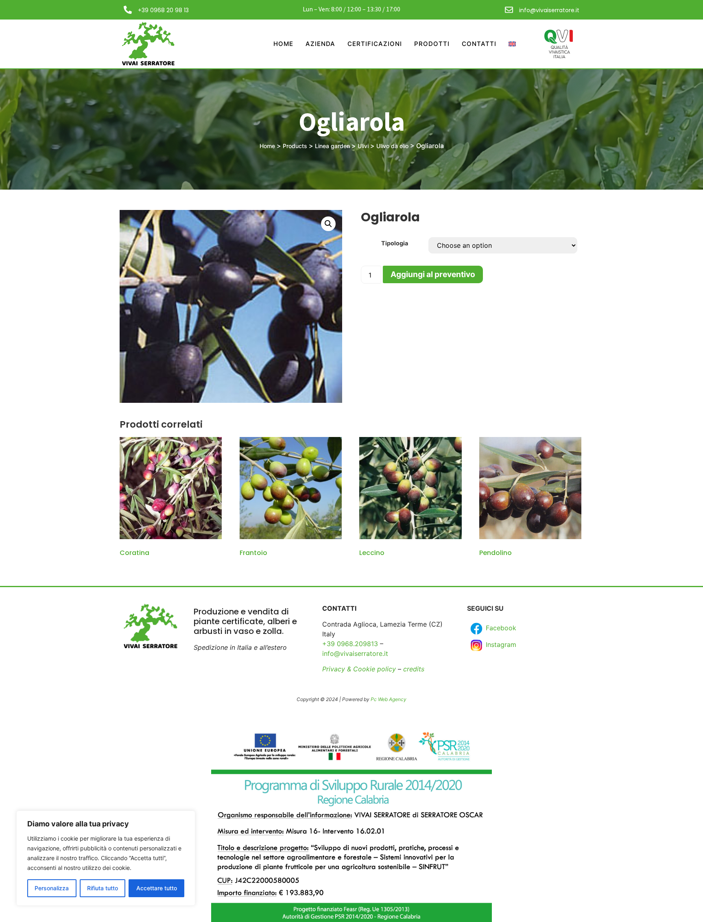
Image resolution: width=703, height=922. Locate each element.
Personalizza (52, 888)
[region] (105, 858)
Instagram (500, 644)
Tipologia (394, 243)
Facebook (500, 628)
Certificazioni (374, 44)
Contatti (479, 44)
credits (413, 669)
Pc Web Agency (388, 699)
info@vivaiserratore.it (549, 10)
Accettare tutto (156, 888)
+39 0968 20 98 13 (163, 10)
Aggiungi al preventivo (433, 274)
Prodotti (432, 44)
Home (283, 44)
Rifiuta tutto (102, 888)
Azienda (320, 44)
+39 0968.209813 (350, 644)
